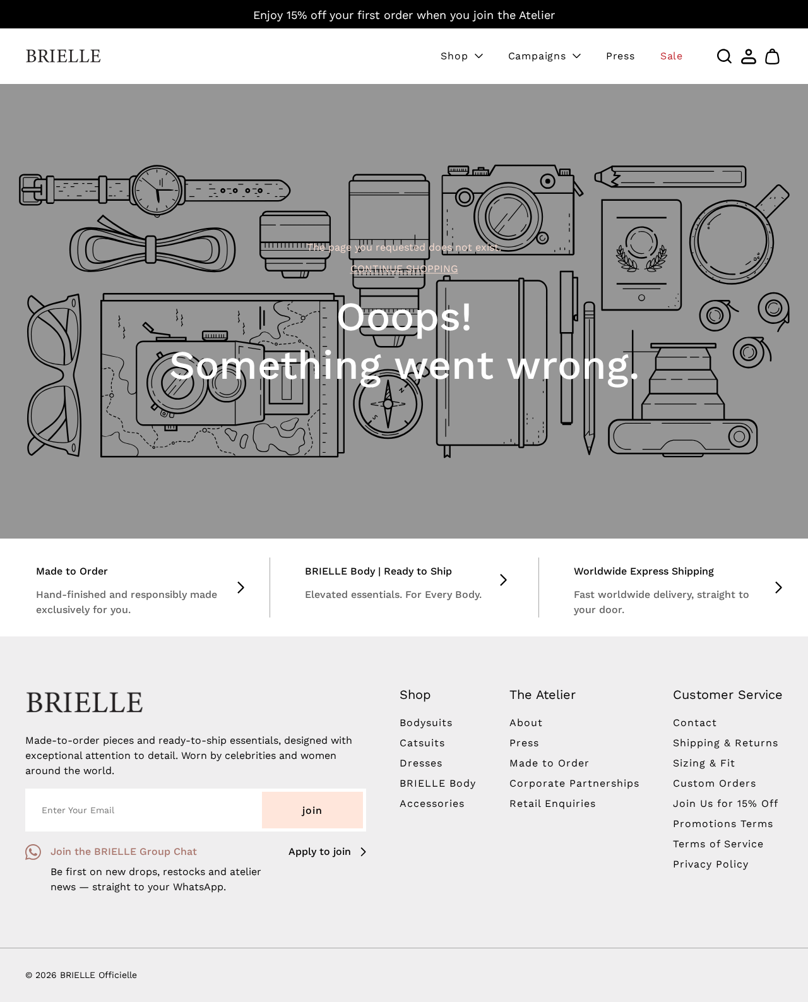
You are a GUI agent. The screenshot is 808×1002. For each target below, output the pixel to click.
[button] (772, 56)
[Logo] (63, 56)
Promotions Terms (723, 824)
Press (620, 56)
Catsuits (422, 743)
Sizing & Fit (704, 763)
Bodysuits (426, 723)
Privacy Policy (711, 864)
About (526, 723)
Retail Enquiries (552, 803)
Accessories (432, 803)
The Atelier (542, 694)
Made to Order (549, 763)
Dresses (421, 763)
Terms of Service (718, 844)
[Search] (724, 56)
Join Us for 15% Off (725, 803)
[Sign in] (748, 56)
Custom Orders (714, 783)
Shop (454, 56)
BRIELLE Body (438, 783)
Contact (695, 723)
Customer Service (728, 694)
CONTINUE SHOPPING (404, 269)
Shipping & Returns (725, 743)
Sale (671, 56)
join (312, 810)
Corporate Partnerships (574, 783)
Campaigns (537, 56)
